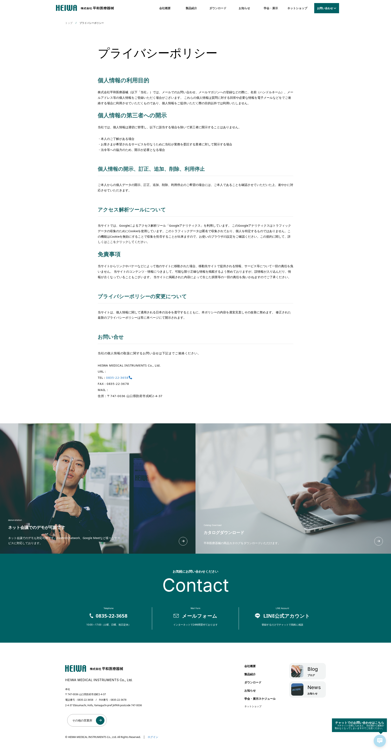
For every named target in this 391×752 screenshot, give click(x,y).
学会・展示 (271, 8)
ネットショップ (297, 8)
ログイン (153, 737)
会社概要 (165, 8)
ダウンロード (217, 8)
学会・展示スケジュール (260, 698)
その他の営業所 (82, 720)
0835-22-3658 (117, 377)
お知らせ (244, 8)
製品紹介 (191, 8)
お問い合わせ (325, 8)
